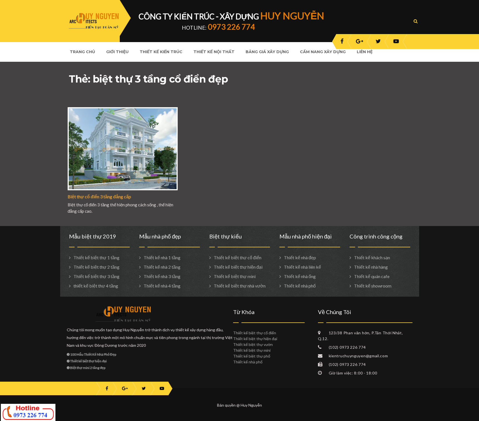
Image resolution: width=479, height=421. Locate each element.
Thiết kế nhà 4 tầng (162, 285)
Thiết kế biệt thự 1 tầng (96, 257)
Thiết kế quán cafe (371, 276)
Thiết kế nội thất (214, 51)
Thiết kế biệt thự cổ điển (237, 257)
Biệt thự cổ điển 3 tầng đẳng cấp (99, 196)
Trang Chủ (82, 51)
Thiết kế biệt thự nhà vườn (240, 285)
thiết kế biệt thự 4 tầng (95, 285)
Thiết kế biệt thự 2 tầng (96, 266)
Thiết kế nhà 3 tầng (162, 276)
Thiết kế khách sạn (372, 257)
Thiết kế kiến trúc (161, 51)
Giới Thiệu (117, 51)
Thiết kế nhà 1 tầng (162, 257)
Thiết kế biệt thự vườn (253, 344)
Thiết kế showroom (372, 285)
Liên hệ (365, 51)
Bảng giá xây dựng (267, 51)
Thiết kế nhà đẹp (300, 257)
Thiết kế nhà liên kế (302, 266)
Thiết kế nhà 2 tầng (162, 266)
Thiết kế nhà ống (300, 276)
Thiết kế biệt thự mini (235, 276)
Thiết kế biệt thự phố (251, 356)
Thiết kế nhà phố (300, 285)
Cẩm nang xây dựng (323, 51)
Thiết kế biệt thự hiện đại (238, 266)
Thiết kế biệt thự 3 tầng (96, 276)
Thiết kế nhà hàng (371, 266)
